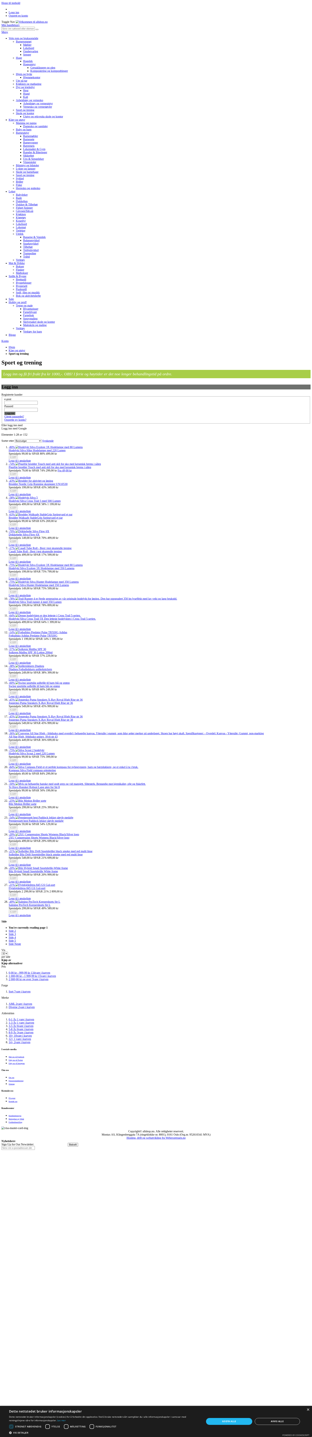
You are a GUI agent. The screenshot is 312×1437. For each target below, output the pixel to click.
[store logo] (32, 21)
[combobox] (18, 29)
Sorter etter (7, 440)
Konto (5, 341)
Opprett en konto (18, 15)
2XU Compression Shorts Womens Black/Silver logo (39, 837)
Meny (4, 32)
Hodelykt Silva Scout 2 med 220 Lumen (32, 753)
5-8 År (21, 1029)
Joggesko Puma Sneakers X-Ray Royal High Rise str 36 (41, 702)
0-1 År (21, 1019)
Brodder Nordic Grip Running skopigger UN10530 (38, 484)
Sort (20, 991)
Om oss (11, 1078)
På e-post (12, 1098)
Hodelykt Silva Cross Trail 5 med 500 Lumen (35, 500)
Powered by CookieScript (295, 1435)
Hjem (12, 347)
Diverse (22, 1007)
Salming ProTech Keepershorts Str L (30, 905)
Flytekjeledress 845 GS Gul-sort (27, 888)
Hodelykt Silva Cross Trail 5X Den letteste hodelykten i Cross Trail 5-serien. (52, 618)
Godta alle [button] (229, 1421)
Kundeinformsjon (15, 1116)
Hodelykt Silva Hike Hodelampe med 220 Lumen (37, 450)
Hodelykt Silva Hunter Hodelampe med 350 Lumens (39, 585)
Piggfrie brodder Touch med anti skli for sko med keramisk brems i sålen (50, 467)
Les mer (61, 1420)
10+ (20, 1035)
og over (28, 979)
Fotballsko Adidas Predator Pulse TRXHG (33, 635)
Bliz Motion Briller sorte (22, 803)
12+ (20, 1038)
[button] (20, 460)
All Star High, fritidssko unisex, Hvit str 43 (33, 736)
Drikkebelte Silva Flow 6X (24, 534)
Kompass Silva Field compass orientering (32, 770)
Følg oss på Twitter (16, 1060)
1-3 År (21, 1022)
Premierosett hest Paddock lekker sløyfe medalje (36, 820)
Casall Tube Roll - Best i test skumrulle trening (35, 551)
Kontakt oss (13, 1101)
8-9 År (21, 1032)
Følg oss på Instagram (17, 1063)
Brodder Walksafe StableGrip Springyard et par (36, 517)
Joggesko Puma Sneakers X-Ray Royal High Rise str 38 (41, 719)
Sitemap (12, 1084)
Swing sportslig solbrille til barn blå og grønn (34, 686)
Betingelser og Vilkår (16, 1119)
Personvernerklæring (16, 1081)
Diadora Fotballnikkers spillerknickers (30, 669)
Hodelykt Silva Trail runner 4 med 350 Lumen (35, 601)
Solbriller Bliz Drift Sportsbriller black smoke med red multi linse (46, 854)
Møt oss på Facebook (16, 1057)
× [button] (308, 1409)
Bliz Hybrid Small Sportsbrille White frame (33, 871)
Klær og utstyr (17, 350)
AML (20, 1003)
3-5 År (21, 1025)
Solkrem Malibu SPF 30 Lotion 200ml (31, 652)
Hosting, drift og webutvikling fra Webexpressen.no (156, 1137)
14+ (19, 1042)
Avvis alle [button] (277, 1421)
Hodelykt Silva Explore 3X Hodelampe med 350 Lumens (41, 568)
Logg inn (14, 12)
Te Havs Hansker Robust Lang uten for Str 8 (34, 787)
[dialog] (156, 1421)
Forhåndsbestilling (15, 1122)
